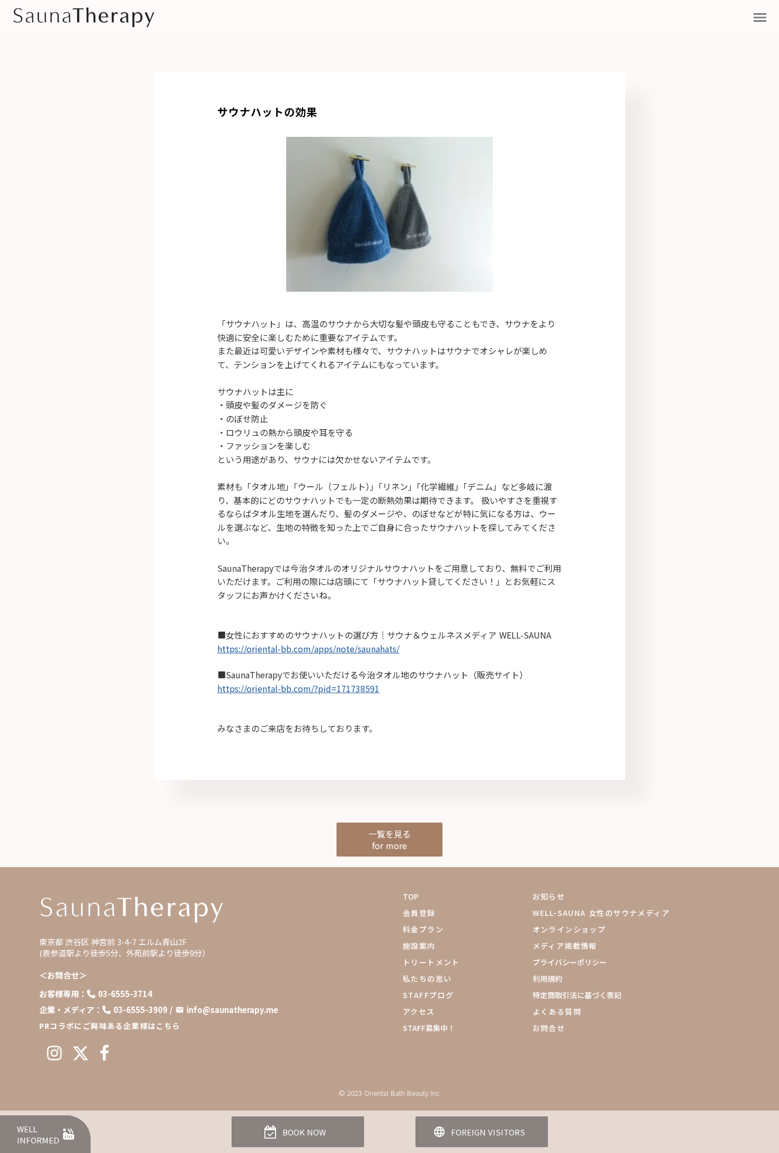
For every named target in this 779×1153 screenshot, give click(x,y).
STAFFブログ (428, 995)
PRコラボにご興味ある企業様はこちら (110, 1025)
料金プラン (423, 929)
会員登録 (419, 912)
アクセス (419, 1011)
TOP (411, 896)
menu (759, 17)
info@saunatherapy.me (232, 1009)
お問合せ (549, 1028)
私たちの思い (427, 978)
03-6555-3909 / (143, 1009)
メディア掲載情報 (565, 945)
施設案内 (419, 945)
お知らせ (549, 896)
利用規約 (547, 978)
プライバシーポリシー (570, 962)
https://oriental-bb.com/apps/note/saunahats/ (308, 648)
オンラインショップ (569, 929)
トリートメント (431, 962)
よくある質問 (557, 1011)
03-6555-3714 (125, 993)
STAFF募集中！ (429, 1028)
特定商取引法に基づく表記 (577, 995)
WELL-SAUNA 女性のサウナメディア (601, 912)
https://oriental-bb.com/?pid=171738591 (298, 688)
